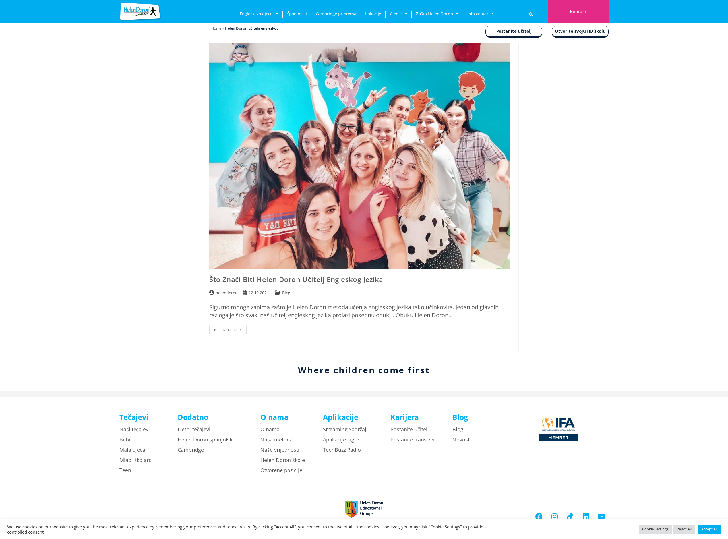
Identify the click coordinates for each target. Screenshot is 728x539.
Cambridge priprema (336, 13)
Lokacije (373, 13)
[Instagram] (554, 516)
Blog (286, 292)
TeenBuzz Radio (342, 450)
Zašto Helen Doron (434, 13)
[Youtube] (601, 516)
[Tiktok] (570, 516)
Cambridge (191, 450)
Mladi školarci (136, 460)
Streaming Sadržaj (344, 429)
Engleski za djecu (256, 13)
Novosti (461, 439)
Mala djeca (132, 450)
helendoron (227, 292)
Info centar (477, 13)
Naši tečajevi (134, 429)
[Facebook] (539, 516)
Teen (125, 470)
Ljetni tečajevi (194, 429)
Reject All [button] (684, 529)
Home (216, 28)
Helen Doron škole (282, 460)
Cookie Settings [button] (655, 529)
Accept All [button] (709, 529)
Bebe (125, 439)
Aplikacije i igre (341, 439)
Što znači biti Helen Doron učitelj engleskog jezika (296, 279)
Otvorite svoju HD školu (580, 31)
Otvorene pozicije (281, 470)
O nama (270, 429)
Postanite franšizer (412, 439)
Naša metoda (276, 439)
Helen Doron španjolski (206, 439)
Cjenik (396, 13)
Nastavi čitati (230, 328)
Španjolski (297, 13)
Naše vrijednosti (279, 450)
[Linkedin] (586, 516)
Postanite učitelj (514, 31)
